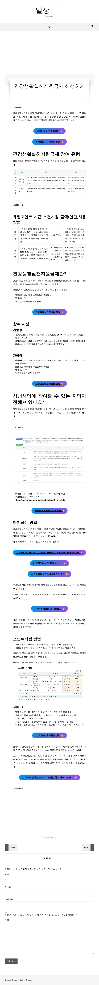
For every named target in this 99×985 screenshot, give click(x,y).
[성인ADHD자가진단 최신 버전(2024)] (11, 847)
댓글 (7, 920)
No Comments (49, 838)
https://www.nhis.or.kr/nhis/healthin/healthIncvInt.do (40, 500)
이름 (7, 874)
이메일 (8, 887)
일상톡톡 (49, 10)
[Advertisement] (49, 55)
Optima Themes (26, 980)
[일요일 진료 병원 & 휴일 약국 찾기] (88, 847)
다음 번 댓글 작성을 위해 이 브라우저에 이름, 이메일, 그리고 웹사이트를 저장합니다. (41, 915)
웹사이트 (9, 899)
